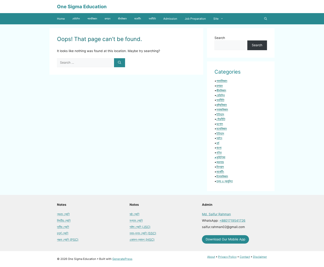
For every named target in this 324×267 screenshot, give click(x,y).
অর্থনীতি (152, 18)
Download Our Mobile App (225, 239)
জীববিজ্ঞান (122, 18)
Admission (170, 18)
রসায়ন (107, 18)
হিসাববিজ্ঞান (222, 176)
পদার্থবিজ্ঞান (92, 18)
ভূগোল (219, 124)
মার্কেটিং (137, 18)
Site (216, 18)
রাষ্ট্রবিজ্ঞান (221, 105)
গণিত (219, 152)
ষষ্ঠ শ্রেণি (134, 214)
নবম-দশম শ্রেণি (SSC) (143, 233)
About (211, 257)
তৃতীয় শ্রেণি (63, 227)
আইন (219, 138)
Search (219, 38)
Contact (245, 257)
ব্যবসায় (220, 162)
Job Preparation (195, 18)
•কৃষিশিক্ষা (219, 157)
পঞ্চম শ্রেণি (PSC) (67, 240)
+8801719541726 (232, 220)
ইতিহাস (220, 114)
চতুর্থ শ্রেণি (62, 233)
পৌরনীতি (220, 119)
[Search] (119, 62)
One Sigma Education (82, 6)
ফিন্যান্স (220, 167)
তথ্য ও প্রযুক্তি (224, 181)
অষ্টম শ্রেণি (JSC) (140, 227)
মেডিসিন (76, 18)
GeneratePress (122, 259)
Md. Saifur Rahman (216, 214)
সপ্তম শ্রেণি (136, 220)
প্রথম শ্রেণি (63, 214)
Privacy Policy (227, 257)
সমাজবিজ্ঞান (222, 109)
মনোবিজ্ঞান (221, 129)
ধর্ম (217, 143)
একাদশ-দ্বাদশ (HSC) (142, 240)
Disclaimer (260, 257)
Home (61, 18)
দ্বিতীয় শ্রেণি (63, 220)
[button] (265, 18)
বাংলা (218, 148)
